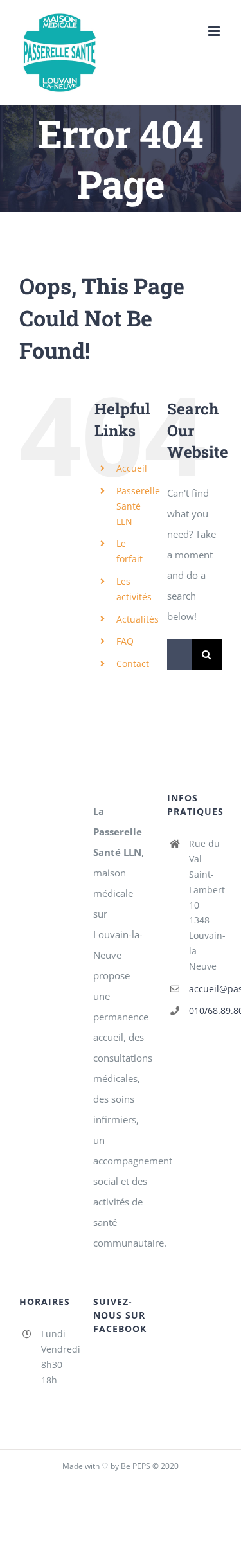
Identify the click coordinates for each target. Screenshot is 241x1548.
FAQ (125, 641)
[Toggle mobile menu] (215, 31)
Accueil (131, 468)
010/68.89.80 (205, 1010)
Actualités (137, 619)
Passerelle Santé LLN (138, 506)
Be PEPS (135, 1466)
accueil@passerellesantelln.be (205, 989)
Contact (132, 663)
